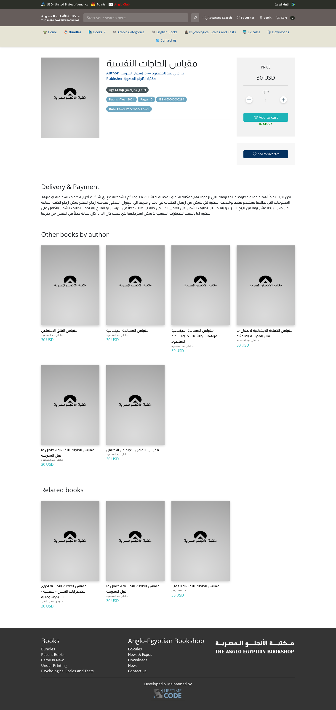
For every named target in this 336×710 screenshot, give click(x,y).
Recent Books (52, 654)
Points (101, 4)
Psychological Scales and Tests (212, 32)
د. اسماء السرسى (133, 73)
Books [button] (97, 32)
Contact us (168, 40)
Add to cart (268, 117)
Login (267, 18)
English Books (166, 32)
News (132, 665)
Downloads (280, 32)
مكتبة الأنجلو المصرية (140, 78)
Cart (286, 18)
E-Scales (253, 32)
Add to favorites (268, 154)
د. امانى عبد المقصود (168, 73)
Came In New (52, 660)
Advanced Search (219, 18)
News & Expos (140, 654)
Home (52, 32)
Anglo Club (122, 4)
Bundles (48, 649)
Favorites (247, 18)
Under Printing (54, 665)
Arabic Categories (130, 32)
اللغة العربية (282, 4)
